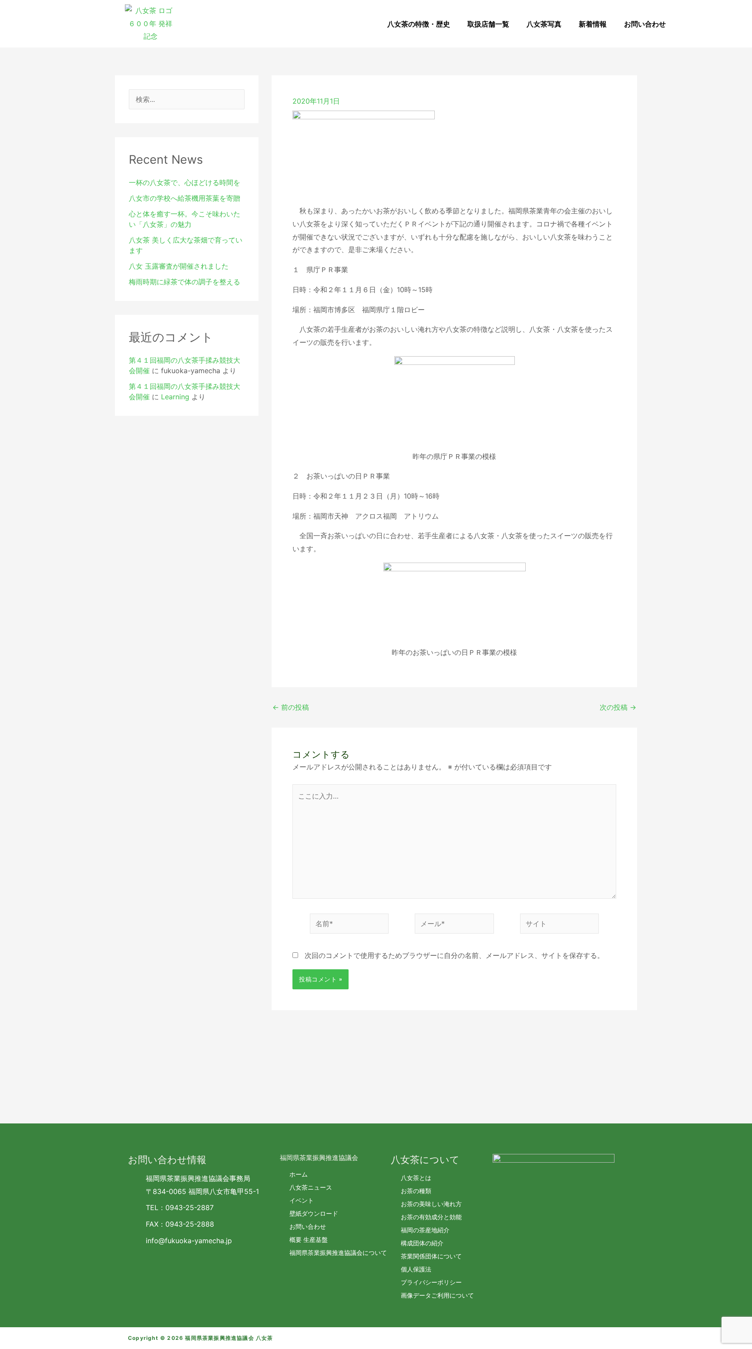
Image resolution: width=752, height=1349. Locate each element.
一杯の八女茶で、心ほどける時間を (184, 182)
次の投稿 (618, 707)
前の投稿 (290, 707)
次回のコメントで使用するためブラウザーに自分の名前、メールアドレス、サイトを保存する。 (454, 955)
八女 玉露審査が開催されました (178, 266)
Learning (175, 396)
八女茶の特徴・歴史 (418, 24)
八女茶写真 (544, 24)
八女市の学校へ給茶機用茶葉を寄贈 (184, 198)
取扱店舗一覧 (488, 24)
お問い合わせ (645, 24)
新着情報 (593, 24)
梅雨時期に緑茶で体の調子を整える (184, 281)
